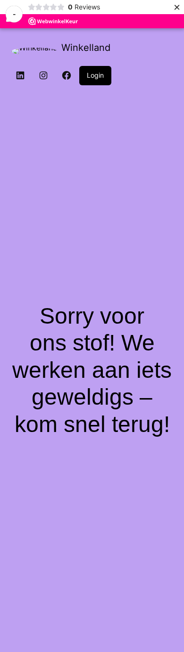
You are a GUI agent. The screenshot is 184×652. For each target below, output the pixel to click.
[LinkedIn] (20, 75)
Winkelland (85, 47)
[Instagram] (43, 75)
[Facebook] (66, 75)
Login (95, 75)
